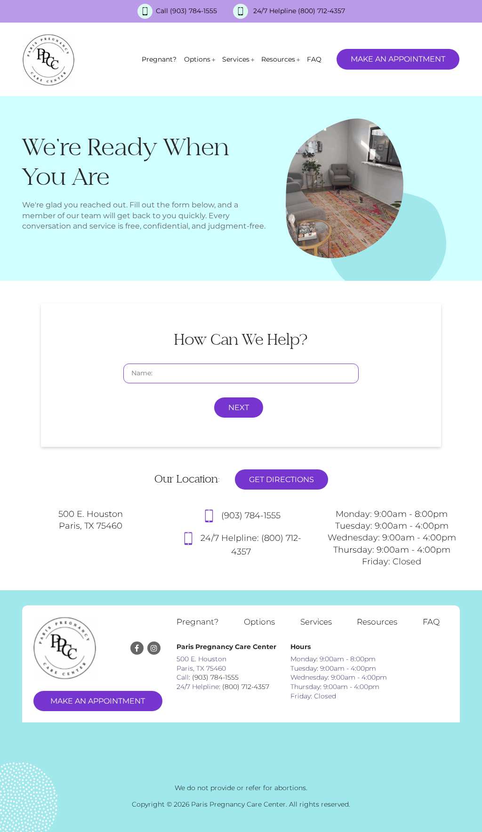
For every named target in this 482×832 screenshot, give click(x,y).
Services (235, 59)
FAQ (314, 59)
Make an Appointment (398, 59)
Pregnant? (159, 59)
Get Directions (281, 479)
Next (238, 407)
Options (197, 59)
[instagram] (154, 648)
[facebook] (137, 648)
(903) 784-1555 (194, 11)
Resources (278, 59)
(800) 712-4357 (321, 11)
